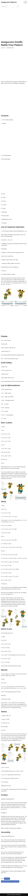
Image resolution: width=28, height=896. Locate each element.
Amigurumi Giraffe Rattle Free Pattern (10, 881)
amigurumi (7, 878)
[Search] (17, 6)
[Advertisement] (14, 22)
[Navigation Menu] (25, 2)
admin (3, 47)
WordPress (18, 894)
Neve (8, 894)
